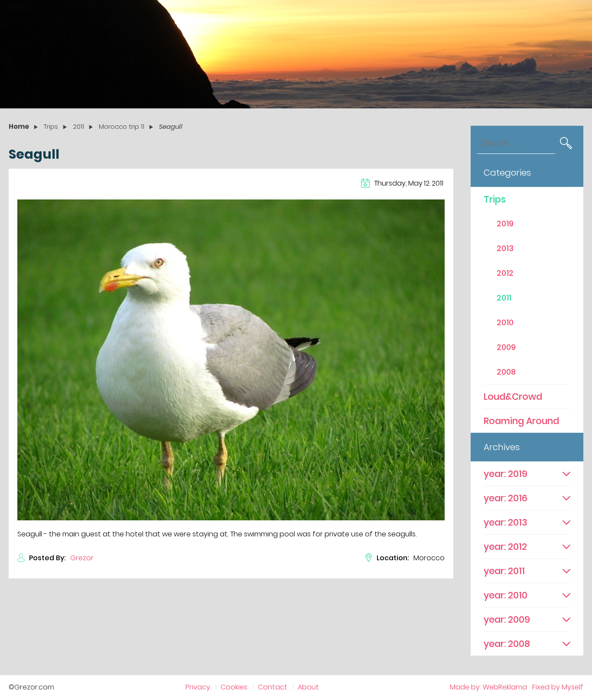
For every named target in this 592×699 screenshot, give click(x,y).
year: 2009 (507, 619)
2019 (505, 223)
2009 (506, 347)
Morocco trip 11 (121, 126)
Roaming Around (521, 421)
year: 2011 (504, 571)
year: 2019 (505, 473)
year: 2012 (505, 546)
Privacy (197, 687)
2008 (506, 371)
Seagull (170, 126)
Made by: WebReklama (488, 687)
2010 (505, 322)
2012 (505, 273)
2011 (504, 297)
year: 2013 (505, 522)
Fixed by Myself (557, 687)
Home (19, 126)
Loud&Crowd (513, 396)
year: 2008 (507, 643)
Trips (495, 199)
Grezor (82, 558)
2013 (505, 248)
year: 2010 (505, 595)
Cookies (234, 687)
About (308, 687)
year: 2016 (505, 498)
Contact (272, 687)
